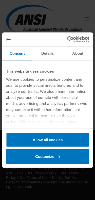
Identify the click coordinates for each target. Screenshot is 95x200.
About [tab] (77, 53)
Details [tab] (47, 53)
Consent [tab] (17, 53)
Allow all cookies (48, 140)
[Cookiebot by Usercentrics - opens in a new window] (67, 39)
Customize (44, 156)
